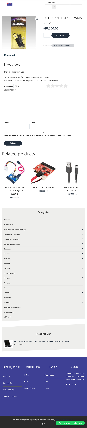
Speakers (7, 297)
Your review (10, 90)
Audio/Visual (8, 225)
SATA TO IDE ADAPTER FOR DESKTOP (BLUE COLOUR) (14, 191)
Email (33, 122)
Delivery (27, 375)
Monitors (7, 263)
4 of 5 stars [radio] (61, 86)
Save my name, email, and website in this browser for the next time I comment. (37, 135)
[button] (37, 19)
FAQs (26, 382)
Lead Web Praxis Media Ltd (64, 420)
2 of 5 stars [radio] (53, 86)
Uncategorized (9, 312)
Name (7, 122)
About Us (6, 376)
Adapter (7, 220)
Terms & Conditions (10, 396)
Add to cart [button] (14, 183)
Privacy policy (8, 390)
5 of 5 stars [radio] (66, 86)
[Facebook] (43, 423)
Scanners (7, 288)
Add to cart (60, 35)
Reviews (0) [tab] (10, 55)
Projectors (7, 283)
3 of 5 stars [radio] (57, 86)
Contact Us (7, 383)
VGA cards (7, 317)
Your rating (8, 86)
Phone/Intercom (9, 273)
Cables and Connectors (63, 45)
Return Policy (29, 388)
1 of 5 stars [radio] (48, 86)
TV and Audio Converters (12, 307)
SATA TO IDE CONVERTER (43, 188)
